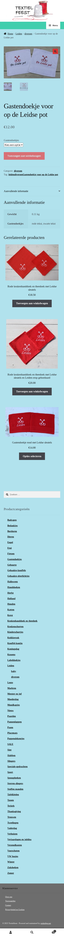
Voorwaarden (10, 901)
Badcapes (12, 520)
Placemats (12, 733)
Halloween (12, 581)
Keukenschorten (15, 626)
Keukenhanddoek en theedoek (22, 621)
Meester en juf (14, 694)
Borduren (12, 531)
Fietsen (10, 553)
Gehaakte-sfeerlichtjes (18, 576)
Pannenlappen (14, 722)
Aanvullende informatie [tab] (16, 191)
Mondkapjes (13, 705)
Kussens (11, 654)
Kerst (10, 615)
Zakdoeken (12, 867)
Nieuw (10, 710)
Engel (10, 542)
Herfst (10, 593)
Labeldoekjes (13, 660)
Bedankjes (12, 525)
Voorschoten (13, 851)
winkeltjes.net (46, 923)
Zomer (10, 873)
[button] (55, 51)
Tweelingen (12, 823)
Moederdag (13, 699)
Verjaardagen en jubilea (19, 839)
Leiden (19, 33)
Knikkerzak (13, 637)
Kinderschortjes (15, 632)
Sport (10, 772)
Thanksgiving (14, 811)
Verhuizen (12, 834)
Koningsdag (13, 649)
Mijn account (10, 932)
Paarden (11, 716)
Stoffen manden (15, 789)
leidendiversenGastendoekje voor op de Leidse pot (33, 174)
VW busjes (12, 856)
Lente (10, 682)
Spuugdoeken (14, 778)
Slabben (11, 755)
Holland (11, 598)
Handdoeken (13, 587)
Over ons (8, 897)
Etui (9, 548)
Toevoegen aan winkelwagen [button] (32, 303)
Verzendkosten (14, 845)
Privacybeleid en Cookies (14, 909)
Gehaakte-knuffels (16, 570)
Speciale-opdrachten (17, 766)
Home (10, 33)
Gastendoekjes (11, 140)
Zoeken (32, 932)
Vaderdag (12, 828)
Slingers (11, 761)
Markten (11, 688)
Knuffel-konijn (14, 643)
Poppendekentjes (15, 738)
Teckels (10, 806)
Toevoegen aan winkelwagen (24, 155)
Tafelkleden (13, 794)
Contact (8, 905)
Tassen (10, 800)
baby (13, 671)
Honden (11, 604)
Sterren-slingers (15, 783)
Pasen (10, 727)
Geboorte (12, 565)
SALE (10, 744)
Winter (10, 862)
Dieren (10, 537)
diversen (28, 33)
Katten (10, 609)
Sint (9, 750)
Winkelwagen (49, 930)
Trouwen (11, 817)
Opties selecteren (32, 456)
